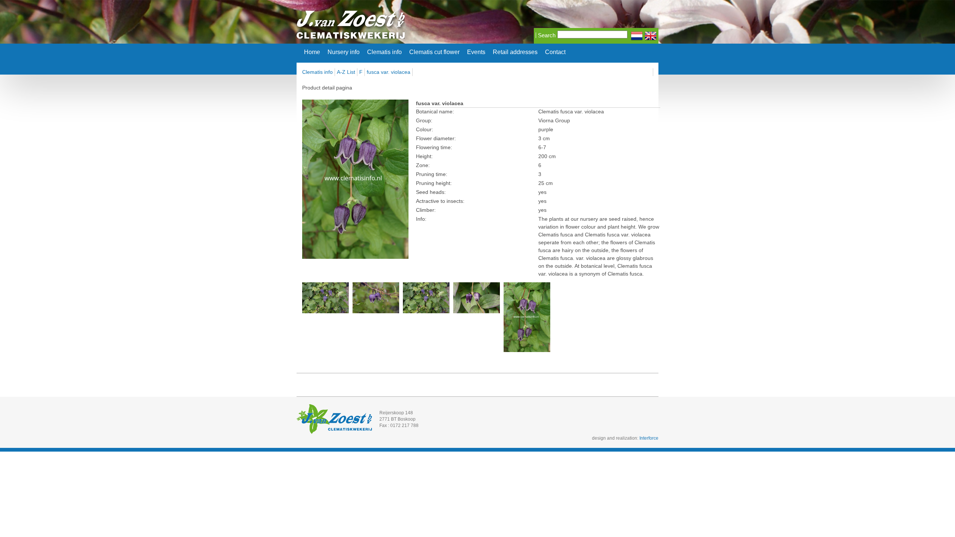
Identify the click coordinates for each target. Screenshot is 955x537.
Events (476, 52)
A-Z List (346, 72)
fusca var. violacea (388, 72)
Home (312, 52)
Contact (555, 52)
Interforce (648, 438)
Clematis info (384, 52)
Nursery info (344, 52)
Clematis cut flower (434, 52)
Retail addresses (515, 52)
